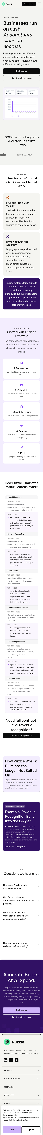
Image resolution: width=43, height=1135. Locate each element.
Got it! (12, 1130)
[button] (39, 4)
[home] (7, 4)
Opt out (31, 1130)
